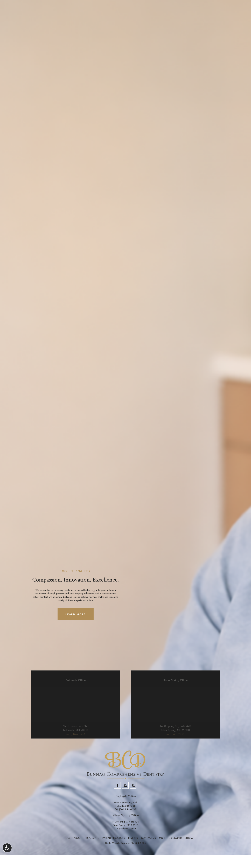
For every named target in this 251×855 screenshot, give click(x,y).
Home (67, 838)
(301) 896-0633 (127, 809)
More (162, 838)
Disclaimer (175, 838)
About (78, 838)
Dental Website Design (116, 843)
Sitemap (189, 838)
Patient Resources (113, 838)
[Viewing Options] (7, 847)
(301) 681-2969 (127, 828)
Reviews (133, 838)
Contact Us (148, 838)
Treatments (92, 838)
